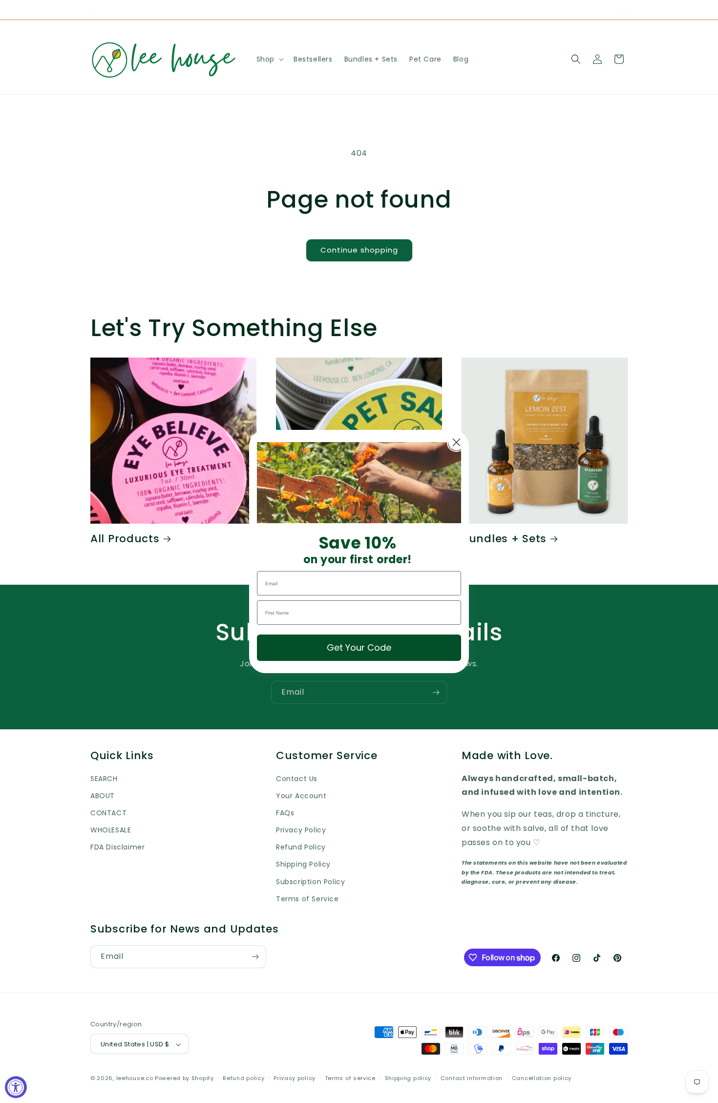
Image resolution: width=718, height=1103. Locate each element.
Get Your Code (359, 647)
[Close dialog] (456, 442)
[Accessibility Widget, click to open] (16, 1087)
